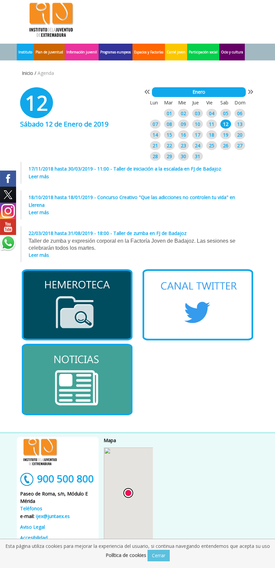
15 (169, 135)
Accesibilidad (34, 537)
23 (183, 145)
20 (239, 135)
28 (155, 156)
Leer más (39, 176)
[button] (128, 493)
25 (211, 145)
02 (183, 113)
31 (197, 156)
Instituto (25, 52)
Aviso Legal (32, 527)
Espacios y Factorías (148, 52)
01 (169, 113)
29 (169, 156)
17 (197, 135)
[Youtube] (8, 227)
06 (239, 113)
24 (197, 145)
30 (183, 156)
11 (211, 124)
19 (225, 135)
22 (169, 145)
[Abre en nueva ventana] (77, 304)
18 (211, 135)
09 (183, 124)
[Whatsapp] (8, 243)
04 (211, 113)
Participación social (203, 52)
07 (155, 124)
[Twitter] (8, 195)
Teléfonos (31, 508)
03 (197, 113)
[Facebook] (8, 179)
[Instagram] (8, 211)
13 (239, 124)
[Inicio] (51, 19)
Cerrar (158, 555)
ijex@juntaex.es (53, 516)
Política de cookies (127, 555)
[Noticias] (77, 379)
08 (169, 124)
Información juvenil (81, 52)
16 (183, 135)
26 (225, 145)
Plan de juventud (49, 52)
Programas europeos (115, 52)
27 (239, 145)
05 (225, 113)
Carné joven (176, 52)
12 (225, 124)
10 (197, 124)
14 (155, 135)
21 (155, 145)
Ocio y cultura (232, 52)
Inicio (27, 73)
